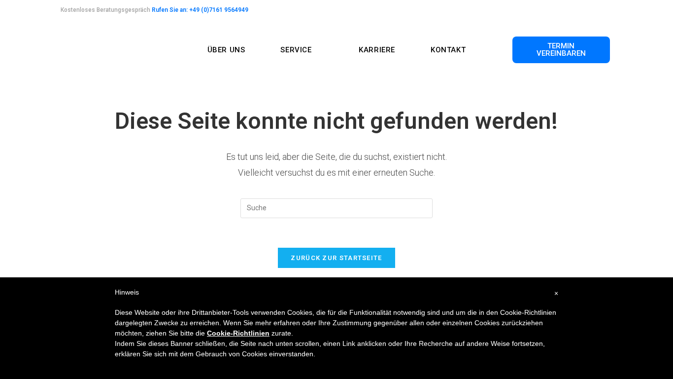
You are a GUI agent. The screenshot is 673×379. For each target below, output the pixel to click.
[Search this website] (336, 207)
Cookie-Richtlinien (238, 333)
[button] (561, 50)
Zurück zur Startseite (336, 258)
